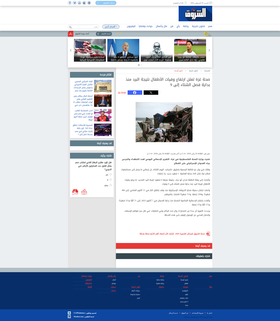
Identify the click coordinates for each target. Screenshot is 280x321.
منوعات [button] (185, 287)
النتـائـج (75, 193)
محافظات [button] (88, 283)
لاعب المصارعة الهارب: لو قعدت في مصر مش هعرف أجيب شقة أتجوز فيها (83, 115)
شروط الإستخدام (197, 313)
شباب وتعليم (184, 298)
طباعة (123, 92)
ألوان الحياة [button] (135, 287)
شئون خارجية (193, 71)
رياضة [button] (186, 26)
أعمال (114, 279)
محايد (106, 185)
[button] (118, 33)
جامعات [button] (161, 287)
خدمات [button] (113, 290)
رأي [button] (178, 26)
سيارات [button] (113, 287)
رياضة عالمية (160, 283)
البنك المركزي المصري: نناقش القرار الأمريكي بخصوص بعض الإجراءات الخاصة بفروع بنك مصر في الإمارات (83, 87)
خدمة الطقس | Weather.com (84, 317)
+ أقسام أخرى (111, 27)
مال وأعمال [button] (161, 26)
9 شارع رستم (184, 301)
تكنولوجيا (185, 290)
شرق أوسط (178, 71)
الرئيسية (207, 71)
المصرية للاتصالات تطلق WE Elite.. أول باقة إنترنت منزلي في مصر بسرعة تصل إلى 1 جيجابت (83, 131)
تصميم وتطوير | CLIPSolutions (85, 313)
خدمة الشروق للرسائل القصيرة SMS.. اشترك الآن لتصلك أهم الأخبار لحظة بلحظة (172, 234)
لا (107, 180)
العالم (186, 283)
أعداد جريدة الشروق (82, 33)
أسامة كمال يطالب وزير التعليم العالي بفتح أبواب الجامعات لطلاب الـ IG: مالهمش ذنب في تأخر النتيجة (83, 102)
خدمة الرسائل (173, 313)
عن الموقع (185, 313)
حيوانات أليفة (136, 290)
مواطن (114, 283)
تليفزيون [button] (131, 26)
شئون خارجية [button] (198, 26)
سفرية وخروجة (135, 294)
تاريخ (138, 298)
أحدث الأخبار (106, 33)
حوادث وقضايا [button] (146, 26)
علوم (186, 294)
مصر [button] (210, 26)
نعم (107, 175)
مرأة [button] (210, 287)
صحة (186, 305)
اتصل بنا (209, 313)
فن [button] (171, 26)
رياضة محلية (160, 279)
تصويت (84, 193)
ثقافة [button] (90, 287)
